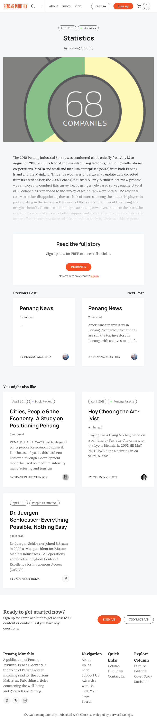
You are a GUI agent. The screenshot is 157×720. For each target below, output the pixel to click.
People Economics (44, 503)
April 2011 (67, 28)
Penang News (36, 308)
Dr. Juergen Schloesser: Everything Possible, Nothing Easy (39, 520)
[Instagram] (25, 700)
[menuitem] (53, 6)
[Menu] (39, 6)
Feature (140, 666)
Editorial (140, 671)
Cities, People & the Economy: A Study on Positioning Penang (36, 418)
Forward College (121, 715)
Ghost (84, 715)
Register (78, 267)
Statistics (89, 28)
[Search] (33, 6)
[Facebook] (7, 700)
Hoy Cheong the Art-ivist (114, 415)
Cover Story (143, 676)
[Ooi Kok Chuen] (144, 477)
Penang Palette (123, 401)
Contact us (139, 619)
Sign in (101, 6)
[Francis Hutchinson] (66, 477)
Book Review (43, 401)
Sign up (123, 6)
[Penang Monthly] (66, 357)
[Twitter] (16, 700)
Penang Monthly (45, 715)
